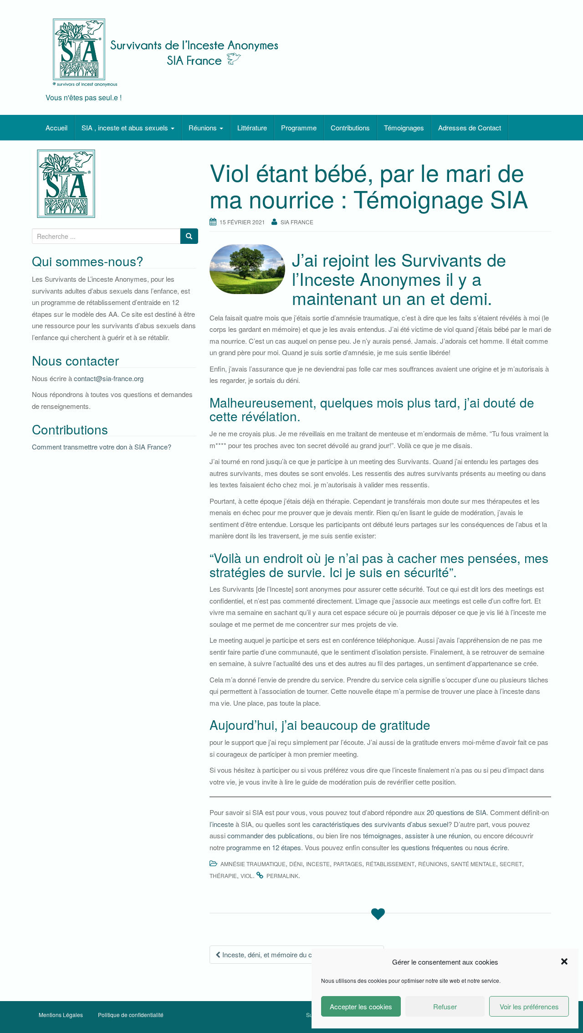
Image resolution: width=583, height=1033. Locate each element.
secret (511, 864)
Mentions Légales (61, 1014)
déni (295, 864)
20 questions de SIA (456, 812)
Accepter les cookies (361, 1006)
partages (347, 864)
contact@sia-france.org (108, 378)
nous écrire (490, 847)
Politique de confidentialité (131, 1014)
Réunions (204, 127)
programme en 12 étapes (263, 847)
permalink (282, 875)
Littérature (252, 127)
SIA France (297, 222)
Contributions (350, 127)
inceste (318, 864)
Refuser (445, 1006)
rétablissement (390, 864)
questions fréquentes (432, 847)
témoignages (382, 835)
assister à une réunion (437, 835)
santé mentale (473, 864)
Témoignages (404, 127)
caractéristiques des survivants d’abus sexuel (380, 824)
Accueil (56, 127)
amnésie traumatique (253, 864)
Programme (299, 127)
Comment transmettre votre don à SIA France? (101, 446)
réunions (432, 864)
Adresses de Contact (469, 127)
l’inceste (222, 824)
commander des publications (270, 835)
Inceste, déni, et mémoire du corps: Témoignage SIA (299, 954)
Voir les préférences (529, 1006)
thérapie (223, 875)
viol (246, 875)
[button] (564, 961)
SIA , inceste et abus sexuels (126, 127)
